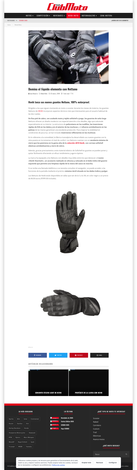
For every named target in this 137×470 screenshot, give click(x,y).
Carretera (97, 425)
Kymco (18, 437)
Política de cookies (123, 466)
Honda (26, 428)
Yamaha (29, 446)
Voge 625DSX (65, 428)
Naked (95, 422)
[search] (126, 454)
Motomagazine (88, 15)
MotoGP (11, 442)
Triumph (12, 446)
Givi (27, 423)
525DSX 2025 (23, 20)
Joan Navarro (34, 93)
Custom (96, 429)
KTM (10, 437)
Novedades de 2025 (67, 418)
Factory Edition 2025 (67, 421)
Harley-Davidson (14, 428)
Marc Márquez (29, 437)
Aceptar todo (86, 462)
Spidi (32, 442)
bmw (25, 419)
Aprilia (11, 419)
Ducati (11, 423)
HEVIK (40, 111)
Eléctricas (97, 436)
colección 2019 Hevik (75, 143)
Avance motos (99, 439)
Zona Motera (106, 15)
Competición (42, 15)
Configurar (113, 462)
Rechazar (99, 462)
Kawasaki (32, 433)
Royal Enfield (22, 442)
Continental (35, 419)
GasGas (19, 423)
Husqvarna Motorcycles (17, 433)
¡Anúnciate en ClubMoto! (119, 20)
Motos (29, 15)
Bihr (18, 419)
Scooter (96, 418)
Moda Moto (73, 15)
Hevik (31, 347)
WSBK (20, 446)
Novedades (58, 15)
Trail (95, 432)
